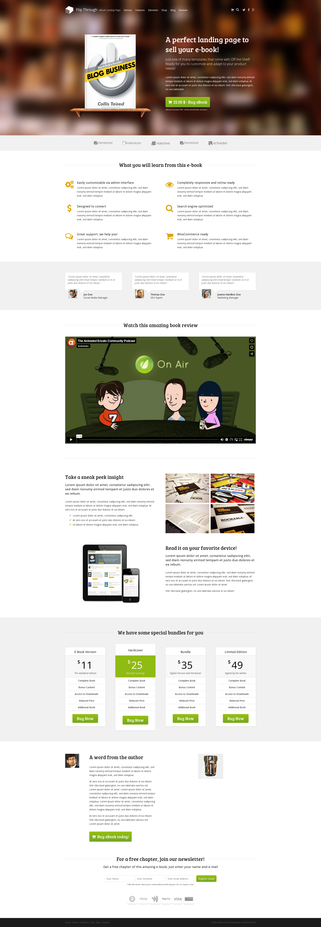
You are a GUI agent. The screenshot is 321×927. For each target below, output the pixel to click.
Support (106, 922)
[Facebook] (248, 10)
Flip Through (86, 9)
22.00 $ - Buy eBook (190, 102)
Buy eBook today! (112, 836)
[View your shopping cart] (231, 12)
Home (68, 922)
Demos (128, 10)
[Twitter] (244, 10)
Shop (164, 10)
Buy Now (85, 718)
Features (140, 10)
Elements (153, 10)
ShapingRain (235, 922)
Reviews (183, 10)
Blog (172, 10)
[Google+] (253, 10)
